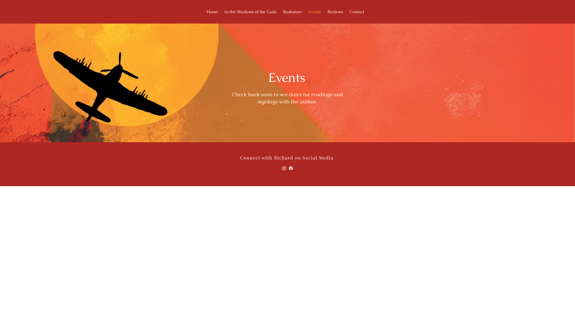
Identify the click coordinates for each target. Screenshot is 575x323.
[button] (250, 12)
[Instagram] (284, 168)
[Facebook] (290, 168)
